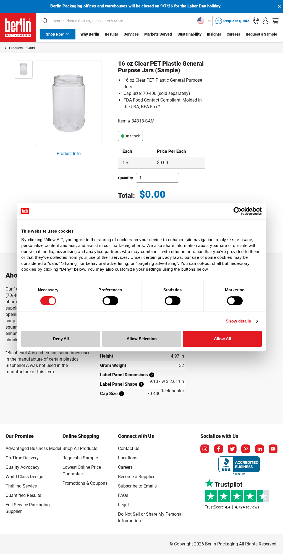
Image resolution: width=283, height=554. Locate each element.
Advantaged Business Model (33, 448)
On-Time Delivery (22, 457)
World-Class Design (24, 476)
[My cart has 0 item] (275, 20)
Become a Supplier (136, 476)
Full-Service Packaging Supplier (28, 508)
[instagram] (204, 448)
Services (131, 34)
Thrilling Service (21, 486)
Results (111, 34)
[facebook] (218, 448)
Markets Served (158, 34)
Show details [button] (238, 321)
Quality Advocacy (23, 467)
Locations (127, 457)
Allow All (222, 338)
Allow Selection (142, 338)
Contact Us (128, 448)
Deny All (61, 338)
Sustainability (189, 34)
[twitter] (232, 448)
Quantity (125, 178)
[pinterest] (245, 448)
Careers (233, 34)
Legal (123, 504)
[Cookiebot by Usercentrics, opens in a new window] (237, 211)
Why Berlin (89, 34)
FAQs (123, 495)
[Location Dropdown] (204, 21)
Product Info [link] (69, 153)
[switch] (110, 300)
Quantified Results (23, 495)
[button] (255, 20)
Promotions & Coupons (85, 483)
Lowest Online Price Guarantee (81, 470)
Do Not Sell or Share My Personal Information (150, 516)
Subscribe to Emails (137, 486)
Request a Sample (261, 34)
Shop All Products (79, 448)
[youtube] (273, 448)
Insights (214, 34)
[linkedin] (259, 448)
